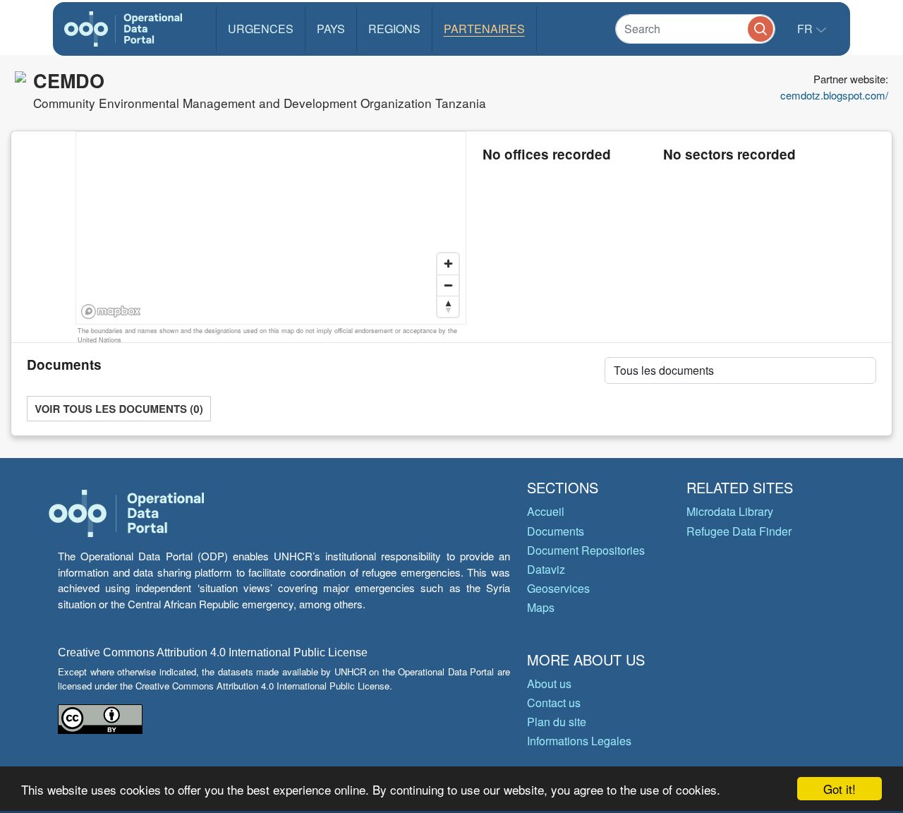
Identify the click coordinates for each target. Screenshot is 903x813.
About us (549, 683)
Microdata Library (729, 511)
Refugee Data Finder (739, 531)
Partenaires (484, 28)
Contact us (554, 702)
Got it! (839, 788)
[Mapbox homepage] (111, 311)
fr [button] (806, 28)
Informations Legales (579, 741)
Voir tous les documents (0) (118, 408)
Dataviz (546, 569)
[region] (271, 228)
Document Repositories (586, 550)
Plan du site (556, 721)
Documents (555, 531)
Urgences (260, 28)
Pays (331, 28)
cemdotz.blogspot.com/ (834, 95)
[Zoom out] (448, 285)
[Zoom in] (448, 264)
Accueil (545, 511)
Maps (540, 607)
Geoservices (558, 588)
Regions (394, 28)
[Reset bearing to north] (448, 306)
